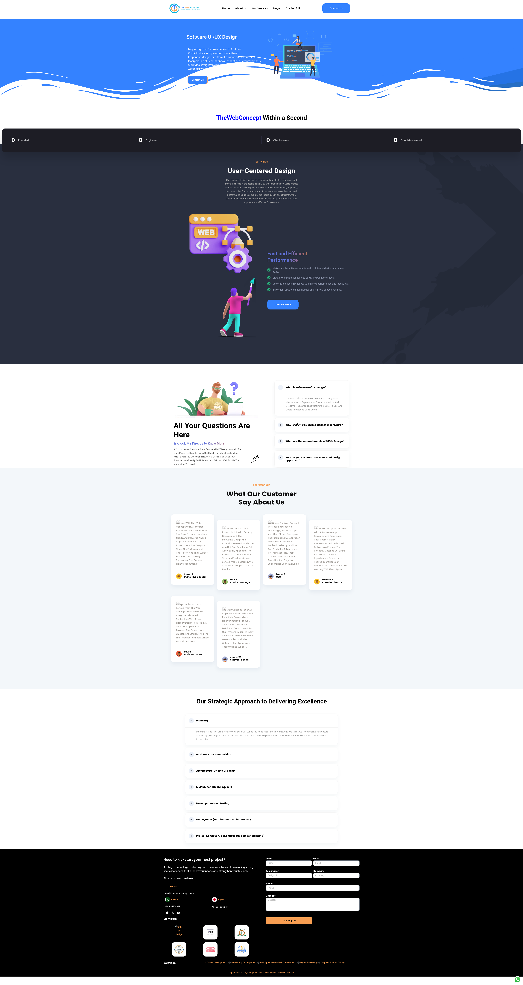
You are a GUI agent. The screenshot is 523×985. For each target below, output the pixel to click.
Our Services (260, 8)
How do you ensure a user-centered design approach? (313, 459)
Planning (202, 720)
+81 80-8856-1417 (221, 906)
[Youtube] (178, 912)
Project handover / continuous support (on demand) (230, 836)
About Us (241, 8)
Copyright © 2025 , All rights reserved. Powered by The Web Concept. (261, 972)
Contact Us (336, 8)
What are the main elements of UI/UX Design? (314, 441)
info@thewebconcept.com (179, 893)
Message (271, 895)
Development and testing (212, 803)
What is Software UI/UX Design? (305, 387)
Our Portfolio (293, 8)
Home (226, 8)
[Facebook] (167, 912)
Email (316, 858)
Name (269, 858)
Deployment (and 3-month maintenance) (223, 819)
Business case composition (213, 754)
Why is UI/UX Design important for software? (314, 425)
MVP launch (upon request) (214, 787)
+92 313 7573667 (172, 906)
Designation (272, 871)
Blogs (276, 8)
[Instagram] (172, 912)
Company (318, 871)
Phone (269, 883)
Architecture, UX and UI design (215, 770)
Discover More (283, 304)
